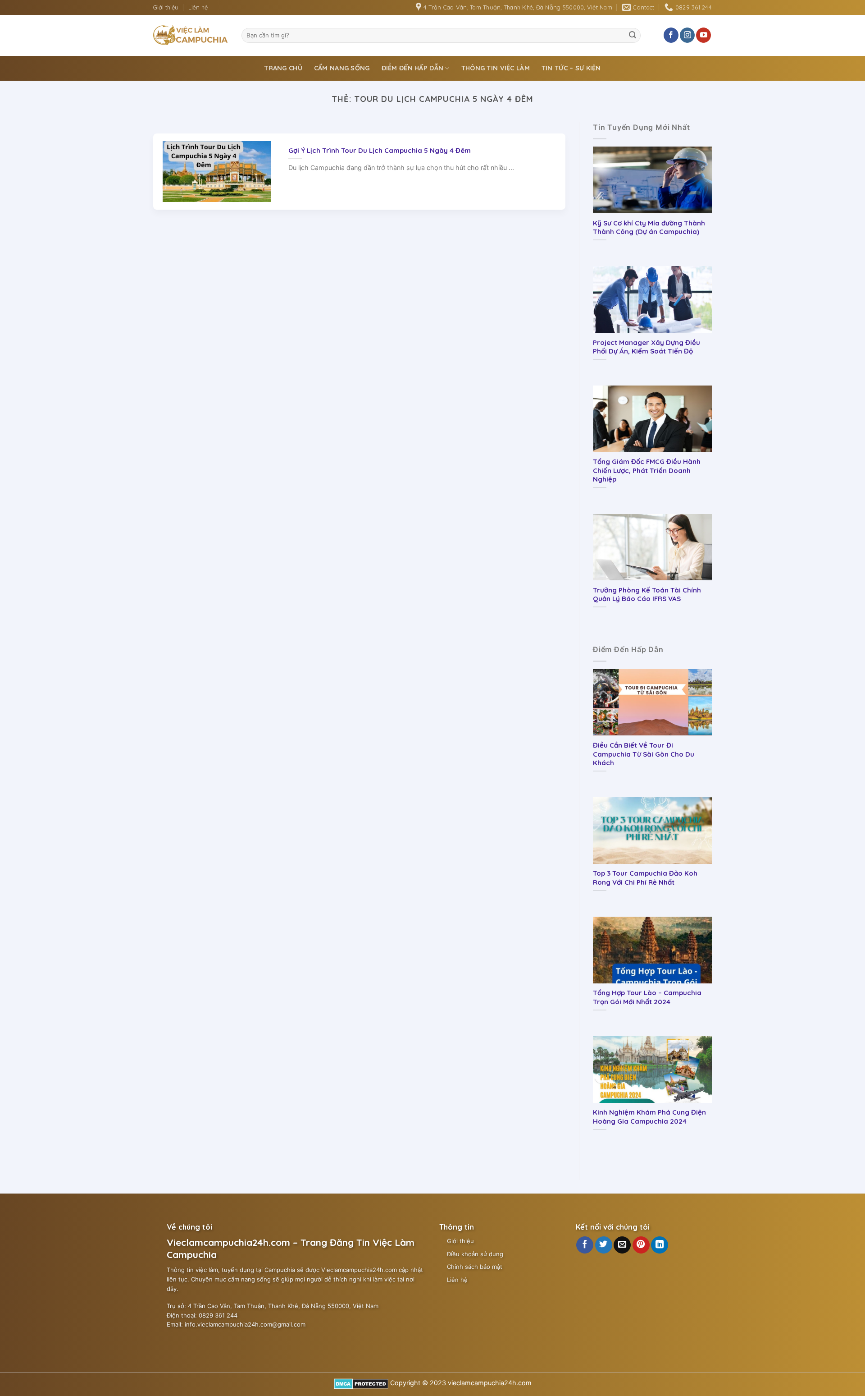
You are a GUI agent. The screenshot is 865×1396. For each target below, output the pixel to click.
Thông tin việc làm (495, 68)
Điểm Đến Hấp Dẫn (413, 68)
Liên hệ (198, 7)
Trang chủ (283, 68)
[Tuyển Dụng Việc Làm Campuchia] (190, 35)
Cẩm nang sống (342, 68)
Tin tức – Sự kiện (571, 68)
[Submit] (632, 35)
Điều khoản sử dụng (475, 1254)
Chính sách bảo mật (474, 1266)
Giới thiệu (165, 7)
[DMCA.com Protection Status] (361, 1383)
